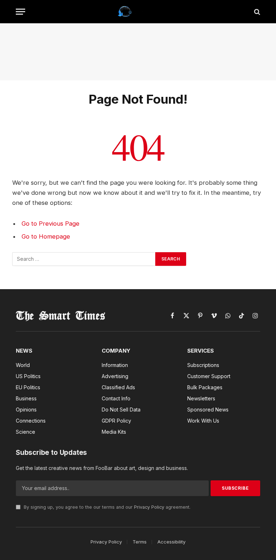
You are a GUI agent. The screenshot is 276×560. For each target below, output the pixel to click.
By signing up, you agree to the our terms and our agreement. (106, 507)
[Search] (256, 12)
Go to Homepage (46, 236)
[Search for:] (84, 259)
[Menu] (20, 12)
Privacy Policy (149, 507)
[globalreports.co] (138, 11)
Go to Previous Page (50, 223)
